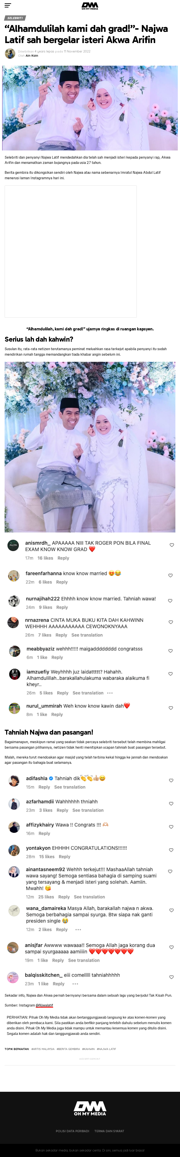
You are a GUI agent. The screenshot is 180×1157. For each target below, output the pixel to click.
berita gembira (69, 1049)
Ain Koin (32, 56)
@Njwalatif (44, 1005)
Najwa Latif (107, 1049)
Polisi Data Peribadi (72, 1131)
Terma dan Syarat (109, 1131)
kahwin (89, 1049)
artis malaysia (43, 1049)
